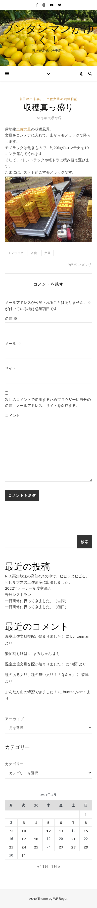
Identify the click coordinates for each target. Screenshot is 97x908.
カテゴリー (14, 763)
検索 (84, 541)
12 (48, 830)
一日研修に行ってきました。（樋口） (36, 606)
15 (86, 830)
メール (13, 343)
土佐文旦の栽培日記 (62, 99)
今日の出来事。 (31, 99)
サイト (10, 368)
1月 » (55, 866)
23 (11, 846)
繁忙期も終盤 (16, 653)
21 (73, 838)
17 (23, 838)
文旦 (47, 253)
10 (23, 830)
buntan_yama (74, 691)
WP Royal (60, 898)
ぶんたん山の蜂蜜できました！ (31, 691)
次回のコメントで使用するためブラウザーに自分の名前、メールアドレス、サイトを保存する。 (48, 402)
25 (36, 846)
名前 (11, 318)
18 (36, 838)
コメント (12, 415)
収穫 (34, 253)
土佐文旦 (23, 129)
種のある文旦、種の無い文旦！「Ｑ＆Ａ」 (40, 674)
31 (23, 855)
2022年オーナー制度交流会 (28, 588)
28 (73, 846)
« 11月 (42, 866)
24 (23, 846)
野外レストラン (18, 594)
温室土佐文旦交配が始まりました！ (35, 636)
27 (61, 846)
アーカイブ (14, 718)
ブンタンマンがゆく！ (48, 34)
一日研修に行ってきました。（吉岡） (36, 600)
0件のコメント (80, 264)
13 (61, 830)
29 (86, 846)
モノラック (15, 253)
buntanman (79, 636)
